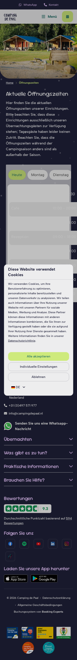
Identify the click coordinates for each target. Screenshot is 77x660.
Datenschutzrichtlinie (21, 340)
